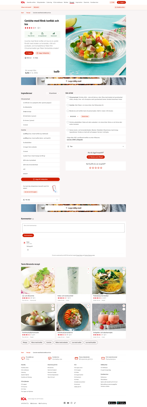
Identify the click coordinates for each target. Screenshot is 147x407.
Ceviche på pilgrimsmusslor (30, 332)
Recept (72, 2)
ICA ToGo (23, 389)
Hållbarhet (104, 365)
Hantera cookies (105, 386)
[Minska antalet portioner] (47, 93)
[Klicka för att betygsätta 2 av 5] (93, 168)
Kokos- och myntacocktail (65, 296)
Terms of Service (88, 255)
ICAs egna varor (78, 367)
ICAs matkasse (58, 2)
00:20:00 (73, 116)
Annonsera (77, 384)
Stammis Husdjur (52, 372)
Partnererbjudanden (53, 375)
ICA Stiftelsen (104, 367)
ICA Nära (76, 372)
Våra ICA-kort (51, 377)
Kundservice (94, 2)
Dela (36, 58)
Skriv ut (29, 58)
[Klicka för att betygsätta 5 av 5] (101, 168)
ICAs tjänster (25, 381)
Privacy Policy (79, 255)
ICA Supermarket (78, 375)
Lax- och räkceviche (28, 296)
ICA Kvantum (77, 377)
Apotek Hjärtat (25, 375)
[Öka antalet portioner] (59, 93)
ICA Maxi (76, 379)
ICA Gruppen (77, 370)
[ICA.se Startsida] (23, 2)
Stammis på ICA (52, 365)
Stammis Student (52, 370)
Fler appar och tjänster (27, 391)
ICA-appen (24, 384)
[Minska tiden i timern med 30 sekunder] (68, 116)
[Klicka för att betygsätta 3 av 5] (95, 168)
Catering (49, 2)
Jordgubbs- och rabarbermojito (102, 332)
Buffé (27, 73)
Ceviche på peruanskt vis (65, 332)
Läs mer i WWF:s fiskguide (75, 139)
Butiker (66, 2)
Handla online (31, 2)
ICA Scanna (24, 386)
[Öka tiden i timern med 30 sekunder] (77, 116)
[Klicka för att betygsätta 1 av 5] (90, 168)
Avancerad (54, 36)
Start (22, 12)
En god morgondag (106, 370)
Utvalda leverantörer (79, 382)
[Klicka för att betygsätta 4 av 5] (98, 168)
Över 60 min (31, 36)
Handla (23, 365)
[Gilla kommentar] (28, 249)
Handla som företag (26, 377)
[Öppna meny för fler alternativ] (52, 272)
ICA (75, 365)
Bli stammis (51, 367)
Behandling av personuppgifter (109, 384)
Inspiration (79, 2)
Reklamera (104, 377)
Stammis (86, 2)
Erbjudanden (41, 2)
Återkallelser (104, 379)
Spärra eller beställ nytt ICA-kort (109, 382)
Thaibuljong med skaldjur (101, 296)
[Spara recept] (52, 269)
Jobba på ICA (77, 386)
